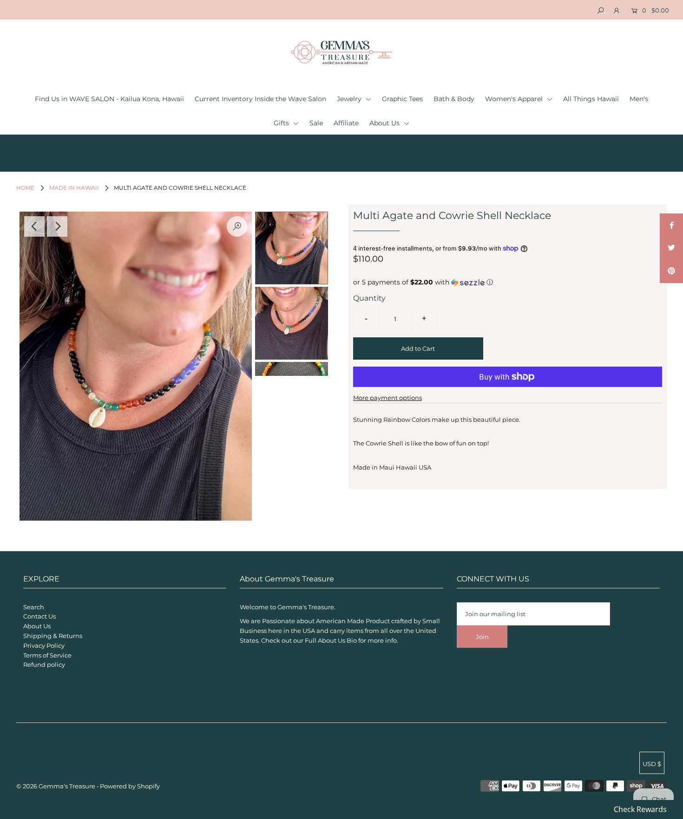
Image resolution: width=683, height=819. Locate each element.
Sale (316, 123)
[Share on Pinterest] (671, 271)
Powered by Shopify (130, 786)
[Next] (57, 226)
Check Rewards (640, 809)
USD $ (652, 763)
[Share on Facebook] (671, 225)
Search (33, 607)
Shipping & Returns (52, 635)
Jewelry (350, 99)
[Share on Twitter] (671, 248)
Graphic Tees (402, 99)
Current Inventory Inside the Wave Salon (260, 99)
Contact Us (39, 616)
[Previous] (34, 226)
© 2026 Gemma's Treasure (55, 786)
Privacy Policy (44, 645)
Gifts (282, 123)
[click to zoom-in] (237, 226)
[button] (507, 282)
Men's (639, 99)
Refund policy (44, 664)
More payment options (387, 397)
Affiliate (346, 123)
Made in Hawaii (74, 187)
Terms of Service (47, 655)
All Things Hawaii (591, 99)
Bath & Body (453, 99)
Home (25, 187)
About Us (385, 123)
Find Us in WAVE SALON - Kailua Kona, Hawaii (109, 99)
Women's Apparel (515, 99)
